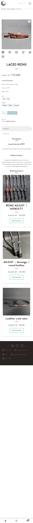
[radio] (4, 99)
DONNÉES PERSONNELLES (20, 354)
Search (16, 520)
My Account (5, 520)
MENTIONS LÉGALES (22, 350)
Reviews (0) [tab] (6, 133)
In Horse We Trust (16, 3)
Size (3, 96)
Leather (4, 102)
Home (4, 8)
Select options (16, 221)
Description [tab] (6, 128)
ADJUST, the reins (11, 8)
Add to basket (12, 113)
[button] (29, 21)
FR (20, 3)
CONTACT (8, 358)
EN (24, 3)
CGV (6, 354)
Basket (25, 520)
